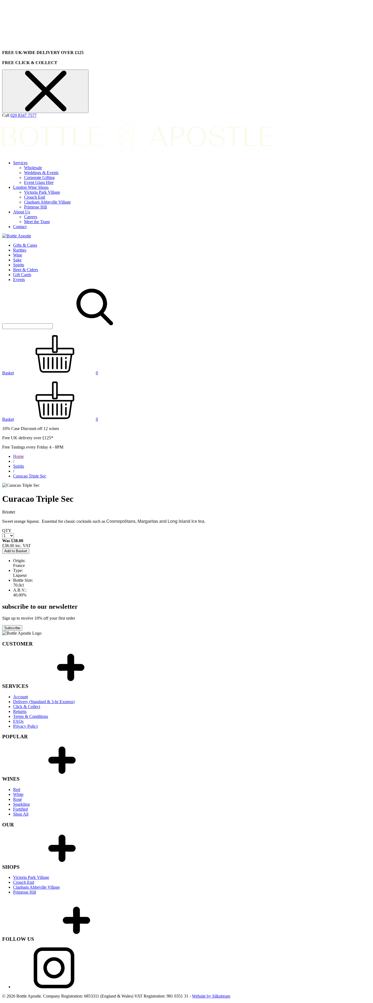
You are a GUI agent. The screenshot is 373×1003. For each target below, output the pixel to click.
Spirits (18, 264)
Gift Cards (22, 274)
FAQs (18, 721)
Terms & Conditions (30, 716)
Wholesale (33, 167)
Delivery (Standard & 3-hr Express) (44, 701)
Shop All (20, 814)
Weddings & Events (41, 172)
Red (16, 789)
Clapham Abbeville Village (47, 202)
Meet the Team (37, 221)
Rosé (17, 799)
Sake (17, 260)
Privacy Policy (25, 726)
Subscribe (12, 628)
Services (20, 162)
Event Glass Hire (39, 182)
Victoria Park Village (42, 192)
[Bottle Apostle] (16, 236)
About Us (21, 212)
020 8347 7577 (23, 115)
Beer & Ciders (25, 269)
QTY (6, 530)
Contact (19, 226)
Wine (17, 255)
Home (18, 456)
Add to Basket (15, 551)
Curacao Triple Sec (29, 476)
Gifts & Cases (25, 245)
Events (19, 279)
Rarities (19, 250)
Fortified (20, 809)
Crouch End (34, 197)
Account (20, 696)
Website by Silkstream (211, 996)
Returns (19, 711)
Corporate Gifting (39, 177)
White (18, 794)
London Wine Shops (31, 187)
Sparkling (21, 804)
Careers (30, 216)
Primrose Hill (35, 207)
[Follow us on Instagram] (54, 986)
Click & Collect (26, 706)
